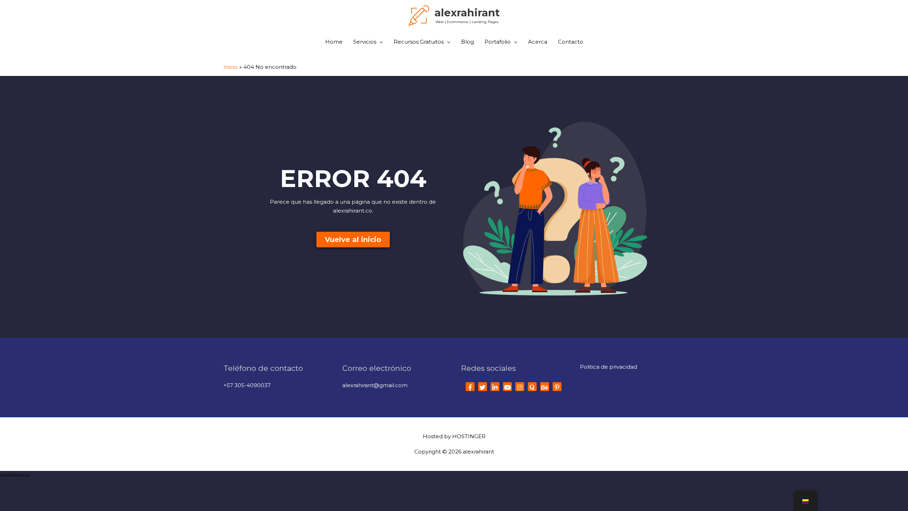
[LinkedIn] (495, 386)
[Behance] (544, 386)
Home (334, 41)
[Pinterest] (557, 386)
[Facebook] (470, 386)
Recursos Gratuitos (419, 41)
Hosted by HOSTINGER (454, 436)
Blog (467, 41)
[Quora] (532, 386)
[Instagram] (519, 386)
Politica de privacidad (608, 366)
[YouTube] (507, 386)
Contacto (570, 41)
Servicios (364, 41)
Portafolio (498, 41)
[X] (482, 386)
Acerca (537, 41)
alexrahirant (467, 12)
